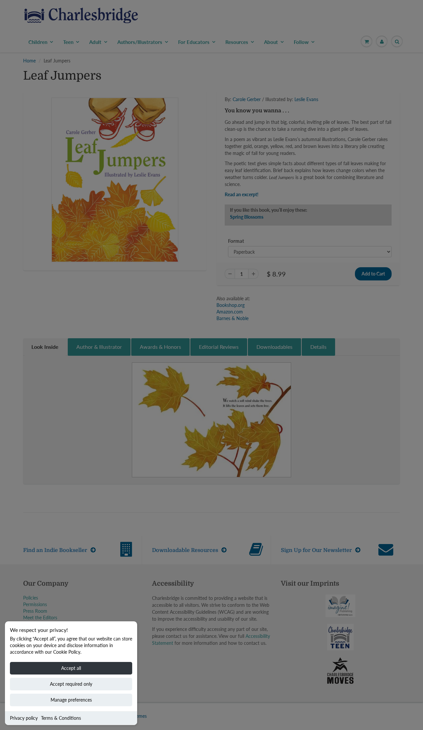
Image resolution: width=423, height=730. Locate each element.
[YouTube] (309, 148)
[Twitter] (244, 148)
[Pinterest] (277, 148)
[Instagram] (293, 148)
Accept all (71, 668)
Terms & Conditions (61, 718)
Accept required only (71, 684)
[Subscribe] (304, 127)
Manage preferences (71, 700)
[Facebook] (260, 148)
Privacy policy (24, 718)
